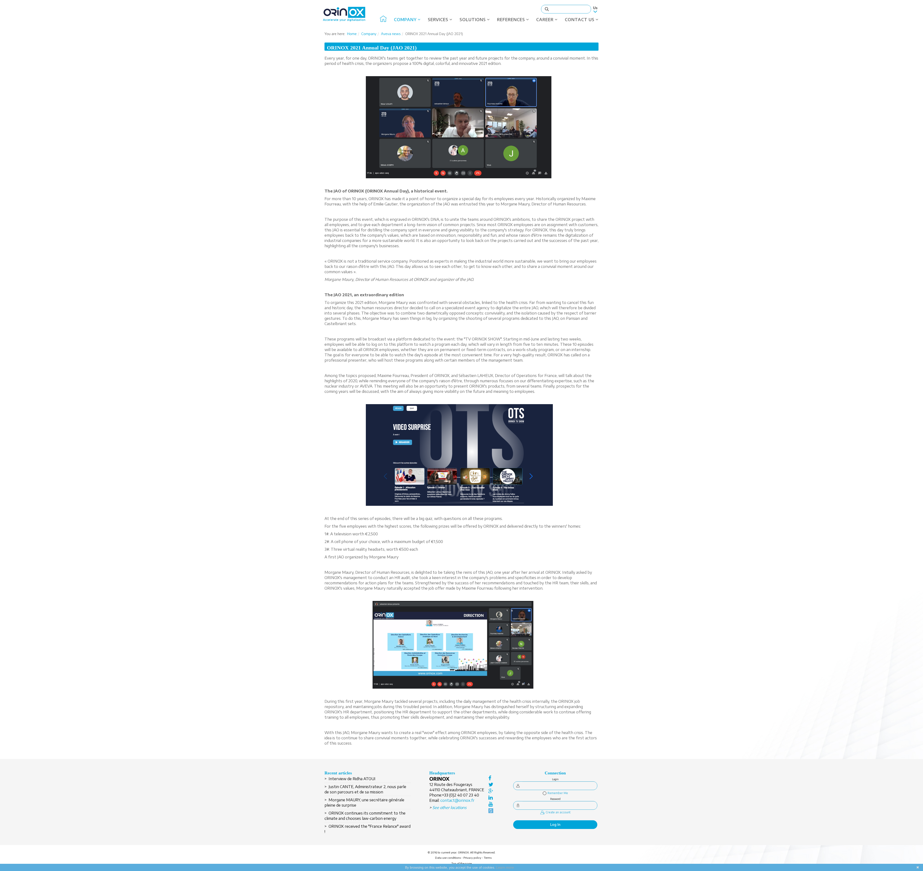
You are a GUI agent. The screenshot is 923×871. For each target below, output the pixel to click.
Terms (488, 857)
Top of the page (461, 863)
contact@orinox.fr (457, 800)
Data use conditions (448, 857)
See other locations (449, 807)
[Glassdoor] (490, 810)
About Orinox (383, 19)
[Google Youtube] (490, 803)
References (511, 19)
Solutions (473, 19)
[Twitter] (490, 784)
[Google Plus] (490, 790)
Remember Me (558, 793)
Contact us (579, 19)
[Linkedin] (490, 797)
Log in (555, 824)
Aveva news (391, 34)
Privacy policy (472, 857)
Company (405, 19)
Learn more (505, 867)
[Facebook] (490, 777)
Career (545, 19)
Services (438, 19)
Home (352, 34)
